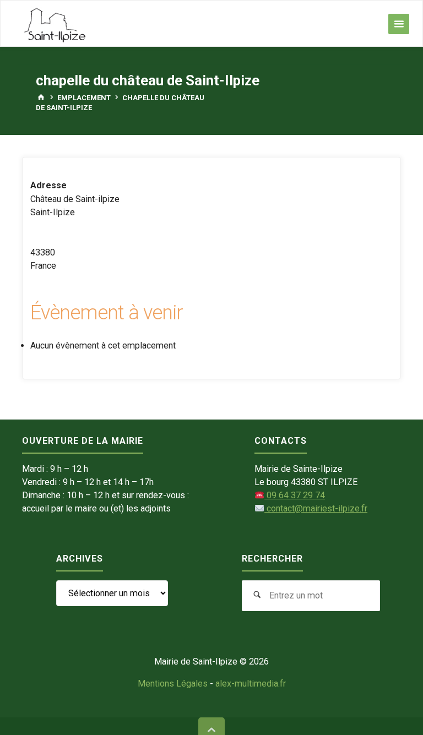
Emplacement (84, 98)
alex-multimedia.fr (250, 683)
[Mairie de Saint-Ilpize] (55, 24)
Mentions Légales (173, 683)
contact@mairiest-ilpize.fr (315, 508)
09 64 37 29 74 (294, 495)
